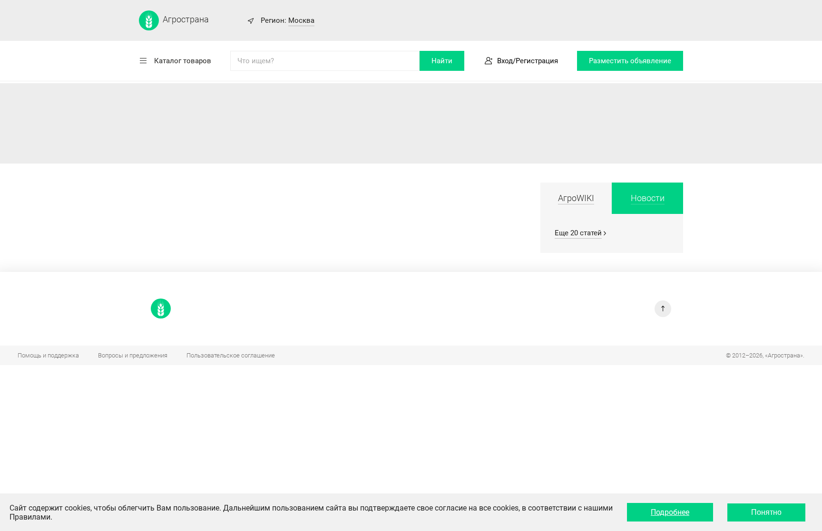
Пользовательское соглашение (230, 355)
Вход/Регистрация (527, 61)
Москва (301, 20)
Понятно (766, 512)
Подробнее (670, 512)
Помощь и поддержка (48, 355)
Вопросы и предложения (132, 355)
